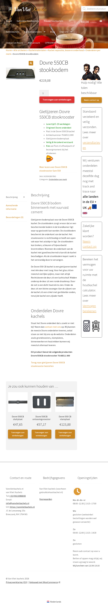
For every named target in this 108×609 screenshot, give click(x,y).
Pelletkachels (12, 31)
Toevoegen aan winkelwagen (57, 99)
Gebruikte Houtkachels (28, 20)
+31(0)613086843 (17, 495)
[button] (31, 63)
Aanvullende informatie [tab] (12, 207)
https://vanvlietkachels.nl (22, 506)
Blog (52, 31)
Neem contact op (91, 100)
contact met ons (53, 326)
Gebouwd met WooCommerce (43, 582)
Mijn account (34, 42)
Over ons (64, 31)
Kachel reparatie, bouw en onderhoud (66, 50)
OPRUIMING (51, 42)
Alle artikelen (20, 50)
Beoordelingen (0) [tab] (14, 217)
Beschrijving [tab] (12, 197)
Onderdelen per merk (58, 179)
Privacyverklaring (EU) (16, 582)
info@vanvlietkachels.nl (17, 503)
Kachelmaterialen (33, 31)
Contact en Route (14, 42)
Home (9, 20)
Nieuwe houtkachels (53, 20)
